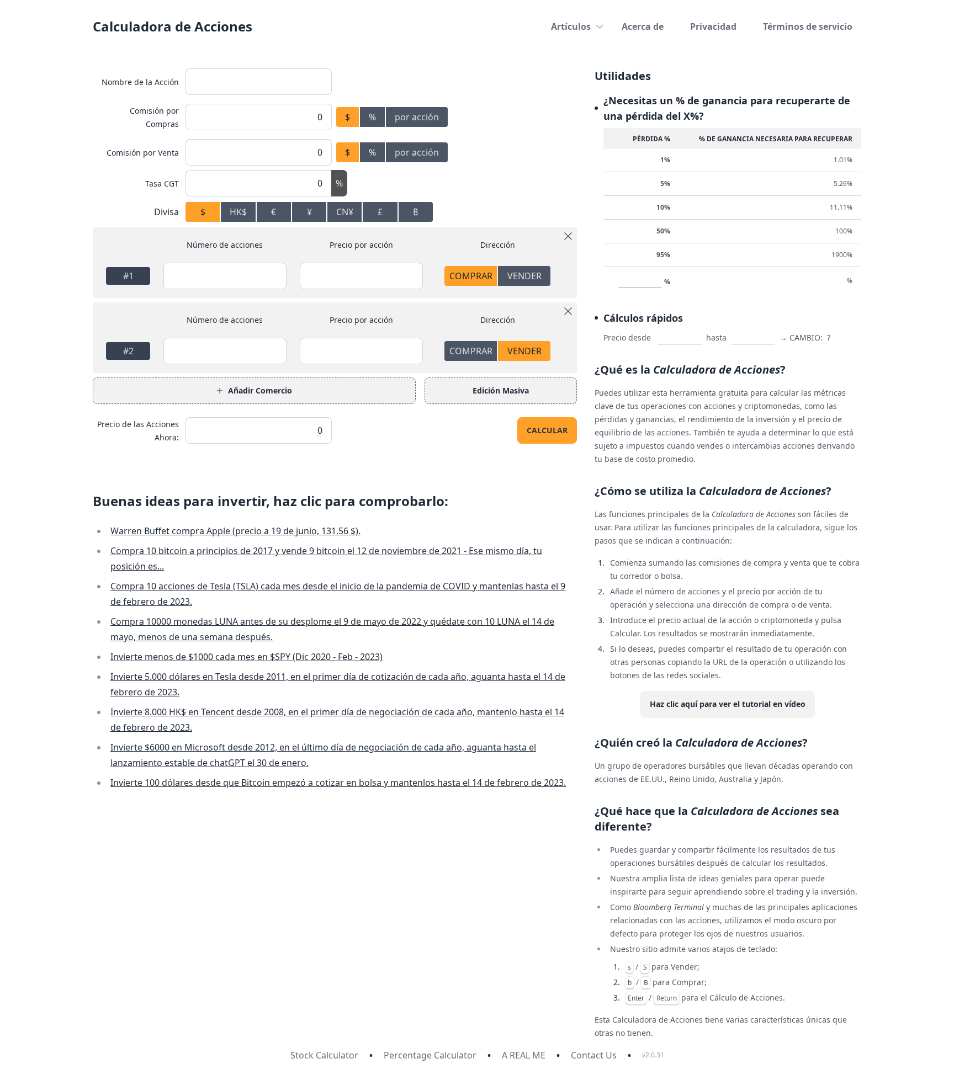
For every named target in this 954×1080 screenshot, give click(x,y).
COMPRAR (470, 276)
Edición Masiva (501, 390)
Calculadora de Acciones (172, 26)
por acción (417, 117)
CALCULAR (547, 430)
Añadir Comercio (260, 390)
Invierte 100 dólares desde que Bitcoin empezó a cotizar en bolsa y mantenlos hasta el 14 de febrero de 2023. (338, 782)
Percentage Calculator (430, 1055)
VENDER (524, 276)
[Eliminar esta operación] (568, 236)
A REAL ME (523, 1055)
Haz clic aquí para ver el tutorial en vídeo (727, 704)
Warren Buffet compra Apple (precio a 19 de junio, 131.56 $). (235, 531)
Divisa (166, 212)
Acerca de (643, 26)
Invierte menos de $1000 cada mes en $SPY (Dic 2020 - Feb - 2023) (246, 657)
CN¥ (344, 212)
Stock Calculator (324, 1055)
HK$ (238, 212)
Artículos (571, 26)
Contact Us (594, 1055)
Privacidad (713, 26)
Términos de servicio (807, 26)
